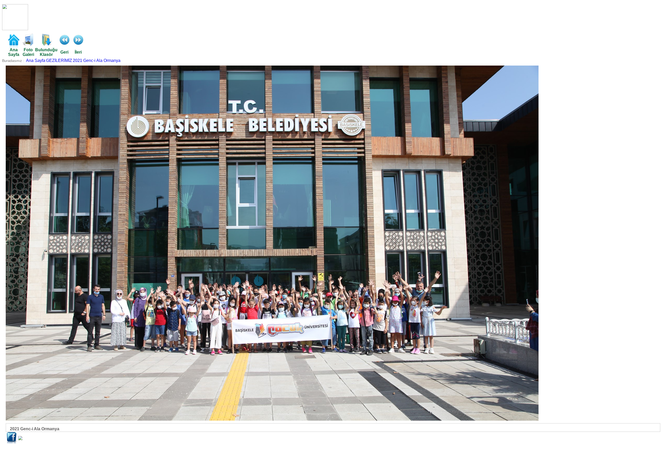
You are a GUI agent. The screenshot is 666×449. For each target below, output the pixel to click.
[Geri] (64, 44)
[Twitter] (20, 439)
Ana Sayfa (35, 60)
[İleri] (78, 44)
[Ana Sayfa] (13, 46)
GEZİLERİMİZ (59, 60)
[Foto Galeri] (28, 44)
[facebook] (12, 443)
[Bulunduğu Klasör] (46, 44)
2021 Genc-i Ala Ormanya (96, 60)
